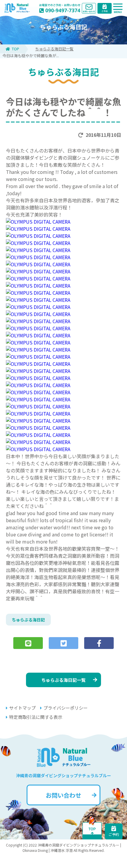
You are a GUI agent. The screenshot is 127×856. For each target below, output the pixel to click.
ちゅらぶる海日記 (28, 620)
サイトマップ (22, 708)
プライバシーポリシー (65, 708)
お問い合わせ (63, 795)
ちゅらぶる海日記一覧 (54, 49)
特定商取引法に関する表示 (35, 717)
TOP (15, 49)
